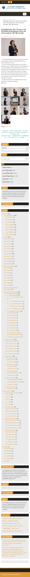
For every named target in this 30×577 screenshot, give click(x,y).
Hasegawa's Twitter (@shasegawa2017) (12, 518)
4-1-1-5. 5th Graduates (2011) (15, 303)
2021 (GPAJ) (7, 285)
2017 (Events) (9, 217)
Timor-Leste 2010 (11, 368)
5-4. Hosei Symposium (9, 430)
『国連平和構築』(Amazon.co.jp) (10, 528)
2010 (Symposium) (10, 437)
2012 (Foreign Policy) (11, 416)
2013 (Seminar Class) (11, 353)
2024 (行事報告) (10, 234)
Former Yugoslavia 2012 (13, 379)
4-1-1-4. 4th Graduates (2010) (15, 301)
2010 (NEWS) (7, 453)
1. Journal (4, 237)
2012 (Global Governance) (12, 427)
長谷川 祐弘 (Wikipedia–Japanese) (11, 523)
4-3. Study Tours (8, 356)
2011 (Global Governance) (12, 425)
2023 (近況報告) (8, 263)
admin (7, 36)
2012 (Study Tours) (10, 378)
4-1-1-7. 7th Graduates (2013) (15, 308)
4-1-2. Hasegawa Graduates (13, 311)
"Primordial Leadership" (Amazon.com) (12, 531)
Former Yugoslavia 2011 (13, 373)
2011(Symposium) (10, 439)
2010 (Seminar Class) (11, 346)
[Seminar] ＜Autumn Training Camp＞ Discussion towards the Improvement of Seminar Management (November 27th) (15, 132)
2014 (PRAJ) (7, 270)
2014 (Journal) (7, 241)
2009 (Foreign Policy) (11, 411)
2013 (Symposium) (10, 444)
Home (4, 19)
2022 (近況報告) (8, 261)
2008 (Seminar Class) (11, 341)
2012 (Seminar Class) (11, 351)
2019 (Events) (9, 222)
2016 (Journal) (7, 246)
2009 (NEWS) (7, 451)
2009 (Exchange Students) (14, 334)
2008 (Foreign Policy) (11, 408)
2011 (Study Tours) (10, 371)
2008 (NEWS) (7, 448)
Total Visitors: (6, 182)
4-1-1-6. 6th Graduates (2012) (15, 306)
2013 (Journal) (7, 239)
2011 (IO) (11, 19)
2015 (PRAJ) (7, 273)
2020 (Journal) (7, 256)
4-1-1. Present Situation (12, 295)
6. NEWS (4, 447)
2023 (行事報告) (10, 232)
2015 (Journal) (7, 244)
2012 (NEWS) (7, 458)
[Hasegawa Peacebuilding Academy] (14, 7)
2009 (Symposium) (10, 434)
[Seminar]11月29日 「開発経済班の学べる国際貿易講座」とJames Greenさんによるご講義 (15, 136)
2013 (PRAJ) (7, 268)
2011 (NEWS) (7, 456)
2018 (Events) (9, 219)
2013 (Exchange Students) (14, 337)
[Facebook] (11, 2)
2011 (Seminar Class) (11, 348)
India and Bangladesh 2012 (14, 382)
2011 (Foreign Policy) (11, 413)
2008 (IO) (8, 394)
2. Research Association (8, 266)
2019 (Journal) (7, 253)
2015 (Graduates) (11, 328)
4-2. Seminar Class (9, 339)
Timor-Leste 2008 (11, 362)
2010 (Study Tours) (10, 364)
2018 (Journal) (7, 251)
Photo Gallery (7, 289)
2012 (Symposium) (10, 442)
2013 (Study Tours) (10, 387)
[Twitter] (9, 2)
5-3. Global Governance (10, 418)
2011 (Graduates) (11, 318)
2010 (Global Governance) (12, 422)
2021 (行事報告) (10, 227)
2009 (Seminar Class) (11, 343)
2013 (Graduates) (11, 323)
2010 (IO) (8, 399)
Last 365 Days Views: (8, 176)
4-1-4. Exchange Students (12, 333)
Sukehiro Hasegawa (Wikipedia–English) (12, 526)
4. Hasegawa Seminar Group (9, 292)
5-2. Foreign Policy (9, 407)
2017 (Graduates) (11, 330)
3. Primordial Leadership (8, 288)
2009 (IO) (8, 397)
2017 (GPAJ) (7, 278)
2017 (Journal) (7, 249)
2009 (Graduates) (11, 313)
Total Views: (5, 179)
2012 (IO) (8, 404)
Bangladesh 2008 (11, 359)
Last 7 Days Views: (7, 170)
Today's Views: (6, 167)
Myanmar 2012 (11, 384)
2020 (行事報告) (10, 224)
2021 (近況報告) (8, 258)
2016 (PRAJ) (7, 275)
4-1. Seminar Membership (10, 293)
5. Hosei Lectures (6, 391)
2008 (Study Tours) (10, 358)
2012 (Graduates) (11, 320)
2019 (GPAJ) (7, 283)
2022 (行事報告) (10, 229)
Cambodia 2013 (11, 388)
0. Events (4, 214)
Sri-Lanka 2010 (11, 366)
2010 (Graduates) (11, 315)
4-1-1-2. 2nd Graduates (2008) (15, 297)
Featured (4, 461)
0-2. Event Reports (9, 215)
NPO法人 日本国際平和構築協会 (10, 521)
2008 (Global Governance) (12, 420)
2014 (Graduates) (11, 325)
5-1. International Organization (11, 393)
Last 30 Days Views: (8, 173)
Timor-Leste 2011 (11, 375)
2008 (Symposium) (10, 432)
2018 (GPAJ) (7, 280)
